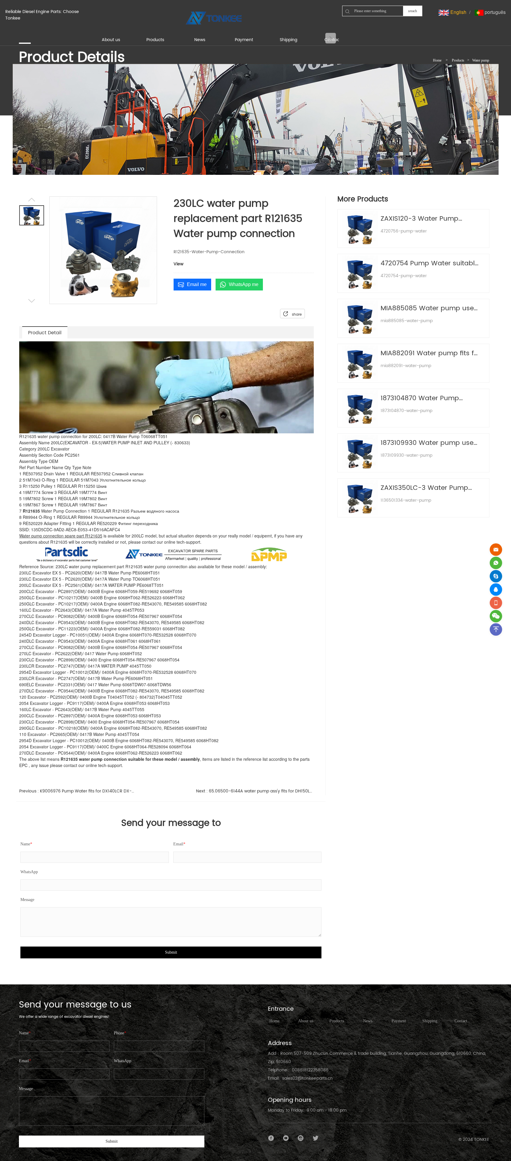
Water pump (480, 60)
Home (437, 60)
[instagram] (300, 1138)
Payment (399, 1021)
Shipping (429, 1021)
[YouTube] (286, 1138)
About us (305, 1021)
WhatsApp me (243, 284)
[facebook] (271, 1138)
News (367, 1021)
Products (458, 60)
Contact (461, 1021)
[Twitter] (315, 1138)
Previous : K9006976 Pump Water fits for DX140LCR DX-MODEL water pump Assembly (78, 791)
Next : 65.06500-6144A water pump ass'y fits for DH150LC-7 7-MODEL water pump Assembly (255, 791)
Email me (197, 284)
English (457, 12)
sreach (412, 11)
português (494, 12)
